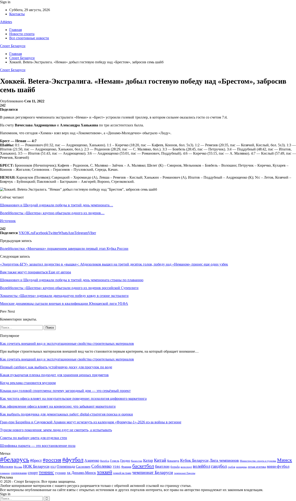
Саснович (83, 466)
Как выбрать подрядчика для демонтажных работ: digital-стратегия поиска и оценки (66, 414)
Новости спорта (21, 34)
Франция (126, 466)
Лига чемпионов (224, 460)
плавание (5, 473)
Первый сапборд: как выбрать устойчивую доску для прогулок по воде (56, 367)
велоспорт (186, 467)
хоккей (104, 472)
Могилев (6, 466)
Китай (160, 460)
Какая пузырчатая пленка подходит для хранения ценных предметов (54, 375)
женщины (241, 466)
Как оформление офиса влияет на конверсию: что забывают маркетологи (58, 406)
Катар (148, 460)
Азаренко (91, 460)
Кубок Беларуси (194, 460)
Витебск (104, 461)
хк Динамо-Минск (81, 473)
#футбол (72, 459)
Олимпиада (66, 466)
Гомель (114, 460)
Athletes (6, 22)
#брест (36, 460)
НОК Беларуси (36, 466)
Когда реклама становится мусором (28, 383)
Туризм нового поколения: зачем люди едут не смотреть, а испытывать (56, 430)
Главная (15, 30)
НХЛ (53, 466)
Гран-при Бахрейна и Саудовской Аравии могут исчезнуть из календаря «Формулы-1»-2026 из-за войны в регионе (90, 422)
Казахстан (136, 460)
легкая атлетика (257, 466)
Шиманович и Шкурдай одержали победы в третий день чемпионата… (56, 205)
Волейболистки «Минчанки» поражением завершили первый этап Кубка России (64, 248)
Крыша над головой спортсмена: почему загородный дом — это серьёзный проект (65, 391)
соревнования (19, 473)
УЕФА (116, 466)
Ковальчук (173, 460)
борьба (175, 466)
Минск (284, 460)
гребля (231, 466)
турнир (60, 473)
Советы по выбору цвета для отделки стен (33, 438)
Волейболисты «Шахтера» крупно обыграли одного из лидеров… (52, 213)
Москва (18, 466)
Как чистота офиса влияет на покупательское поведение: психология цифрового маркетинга (73, 398)
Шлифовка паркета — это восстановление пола (37, 446)
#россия (52, 460)
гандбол (219, 466)
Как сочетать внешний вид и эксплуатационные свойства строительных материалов (67, 343)
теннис (46, 472)
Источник (8, 221)
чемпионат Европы (184, 473)
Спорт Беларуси (12, 46)
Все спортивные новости (29, 38)
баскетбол (143, 466)
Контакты (17, 14)
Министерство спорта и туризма (258, 461)
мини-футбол (278, 466)
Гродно (125, 460)
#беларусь (14, 459)
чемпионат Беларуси (152, 472)
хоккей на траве (122, 473)
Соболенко (101, 466)
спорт (33, 472)
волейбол (201, 466)
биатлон (162, 466)
